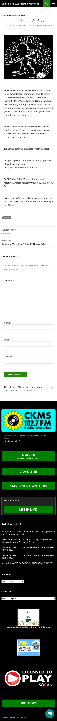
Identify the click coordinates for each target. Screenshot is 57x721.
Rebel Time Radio (9, 15)
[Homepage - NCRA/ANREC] (28, 647)
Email (7, 339)
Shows (21, 15)
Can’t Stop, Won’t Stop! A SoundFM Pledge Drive (23, 242)
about (7, 218)
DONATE (28, 456)
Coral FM (8, 232)
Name (7, 322)
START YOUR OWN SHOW (28, 486)
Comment (9, 280)
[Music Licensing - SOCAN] (28, 678)
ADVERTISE (28, 471)
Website (8, 356)
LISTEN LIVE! (28, 509)
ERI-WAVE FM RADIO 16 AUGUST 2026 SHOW (30, 563)
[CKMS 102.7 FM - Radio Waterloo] (28, 420)
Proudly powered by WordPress (13, 717)
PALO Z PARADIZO (10, 547)
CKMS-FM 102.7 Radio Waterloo (20, 3)
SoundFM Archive (27, 26)
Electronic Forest (26, 542)
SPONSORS (28, 703)
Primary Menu (53, 3)
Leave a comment (45, 26)
